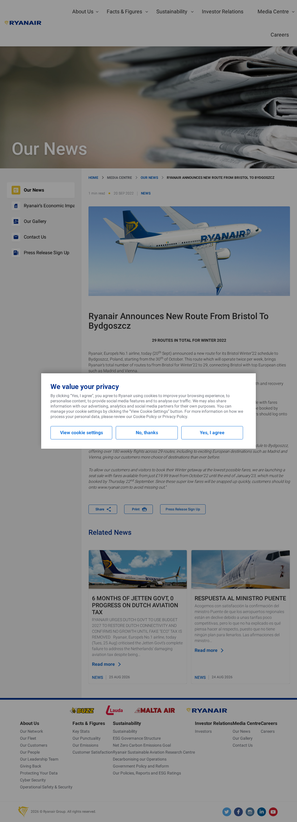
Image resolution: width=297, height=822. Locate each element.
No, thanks (147, 432)
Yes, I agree (212, 432)
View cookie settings (81, 432)
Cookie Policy (145, 416)
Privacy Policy (174, 416)
